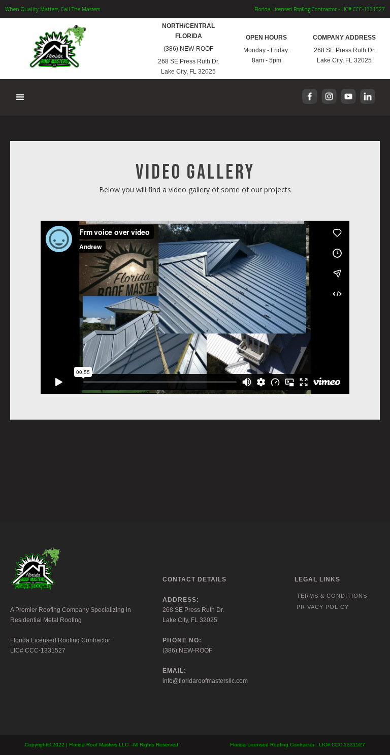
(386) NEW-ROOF (188, 48)
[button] (21, 97)
